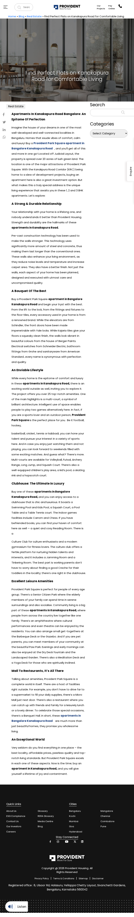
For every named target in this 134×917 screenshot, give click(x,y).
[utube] (66, 842)
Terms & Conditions (63, 878)
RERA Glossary (46, 816)
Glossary (43, 811)
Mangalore (106, 811)
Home (12, 16)
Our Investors (13, 826)
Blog (21, 16)
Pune (103, 826)
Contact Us (12, 821)
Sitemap (83, 878)
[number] (120, 6)
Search (97, 105)
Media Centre (45, 821)
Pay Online (111, 7)
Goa (71, 826)
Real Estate (34, 16)
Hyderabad (75, 831)
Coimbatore (107, 821)
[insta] (58, 842)
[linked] (82, 842)
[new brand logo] (67, 7)
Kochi (72, 816)
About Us (11, 811)
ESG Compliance (15, 816)
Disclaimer (97, 878)
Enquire (130, 171)
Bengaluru (75, 811)
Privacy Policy (42, 878)
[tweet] (74, 842)
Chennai (105, 816)
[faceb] (50, 842)
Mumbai (73, 821)
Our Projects (101, 7)
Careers (11, 831)
